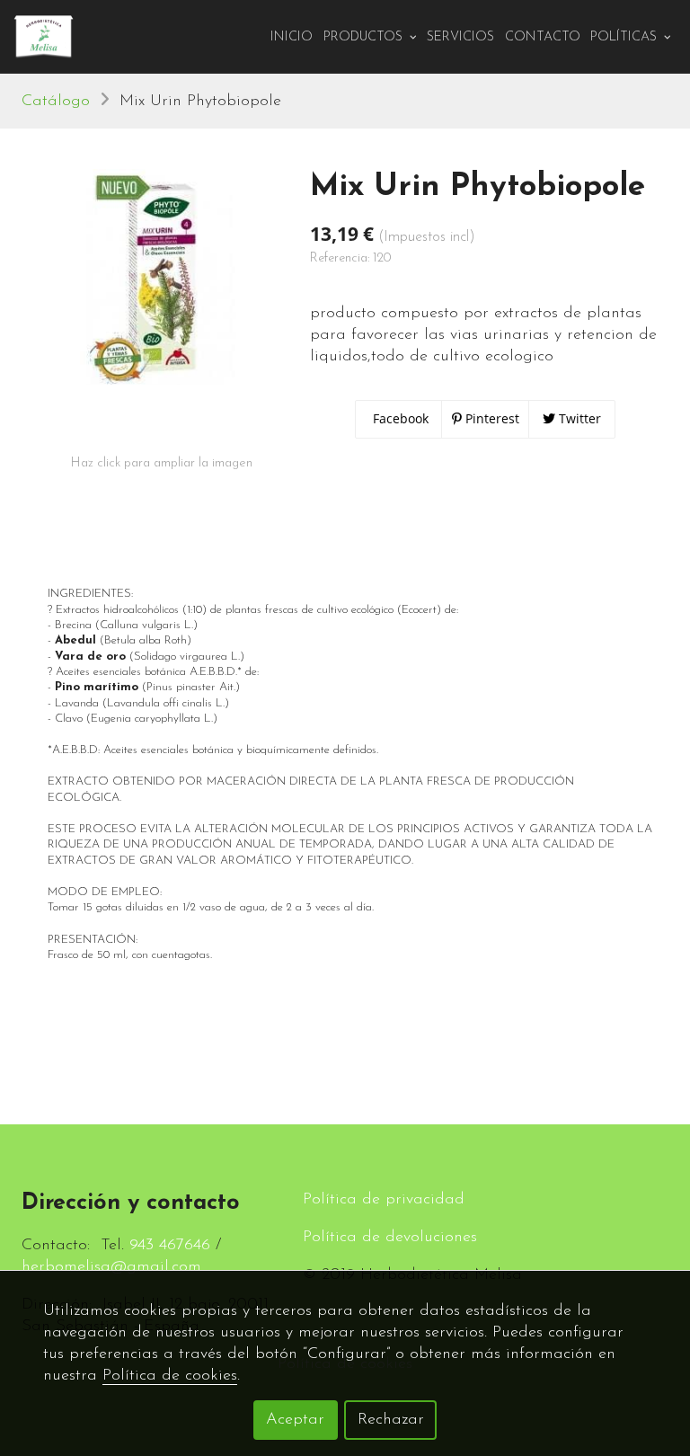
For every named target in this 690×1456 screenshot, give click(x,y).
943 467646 (169, 1246)
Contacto (542, 37)
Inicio (291, 37)
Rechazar (391, 1420)
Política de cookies (169, 1376)
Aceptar (295, 1420)
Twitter (578, 418)
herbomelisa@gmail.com (111, 1267)
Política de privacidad (383, 1200)
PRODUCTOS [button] (364, 37)
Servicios (460, 37)
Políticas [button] (625, 37)
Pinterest (490, 418)
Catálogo (56, 101)
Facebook (399, 418)
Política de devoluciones (390, 1238)
